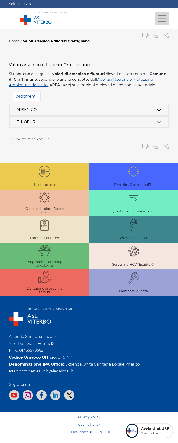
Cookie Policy (89, 424)
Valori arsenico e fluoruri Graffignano (56, 41)
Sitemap (89, 410)
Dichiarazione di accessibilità (89, 432)
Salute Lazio (20, 4)
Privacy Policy (89, 417)
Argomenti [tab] (26, 96)
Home (14, 41)
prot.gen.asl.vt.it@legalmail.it (46, 371)
